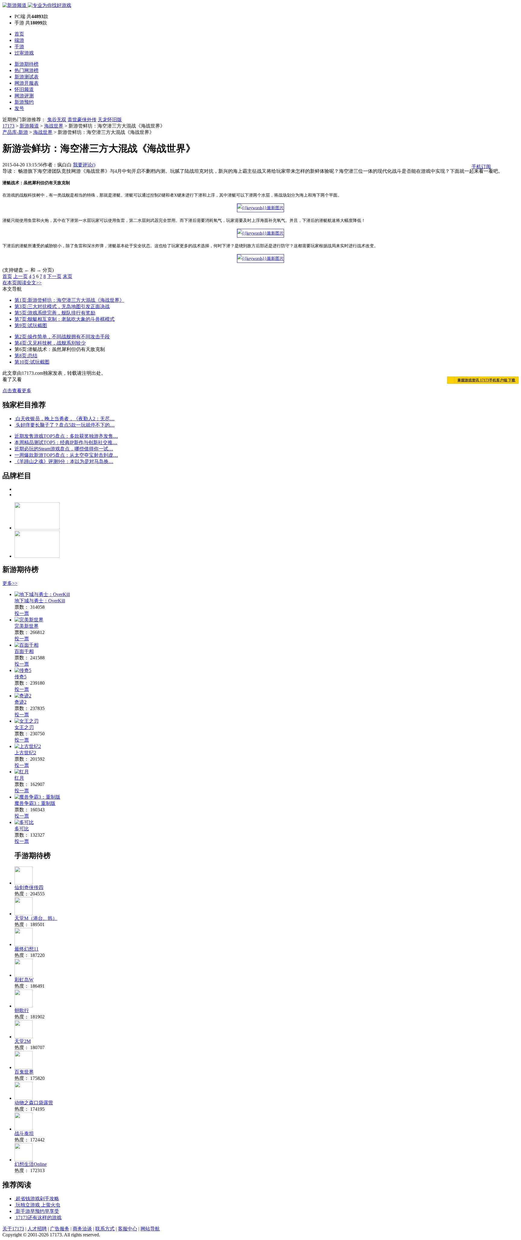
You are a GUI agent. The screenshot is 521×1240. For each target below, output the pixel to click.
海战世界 (53, 125)
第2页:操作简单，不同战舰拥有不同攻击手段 (62, 336)
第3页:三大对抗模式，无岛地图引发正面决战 (62, 306)
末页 (67, 276)
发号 (19, 108)
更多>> (9, 583)
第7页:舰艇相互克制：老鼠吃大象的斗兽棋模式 (64, 319)
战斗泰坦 (24, 1133)
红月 (19, 778)
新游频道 (29, 125)
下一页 (54, 276)
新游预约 (24, 102)
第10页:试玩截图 (31, 361)
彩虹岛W (23, 979)
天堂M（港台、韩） (35, 918)
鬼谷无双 (56, 119)
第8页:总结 (25, 355)
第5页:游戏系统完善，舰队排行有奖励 (54, 312)
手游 (19, 46)
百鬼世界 (24, 1071)
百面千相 (24, 651)
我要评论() (84, 164)
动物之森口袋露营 (33, 1102)
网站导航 (150, 1228)
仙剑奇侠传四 (28, 887)
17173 (8, 125)
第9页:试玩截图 (30, 325)
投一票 (21, 613)
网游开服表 (26, 83)
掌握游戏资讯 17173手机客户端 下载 (486, 380)
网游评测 (24, 95)
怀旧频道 (24, 89)
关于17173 (13, 1228)
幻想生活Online (30, 1164)
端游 (19, 40)
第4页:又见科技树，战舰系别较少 (50, 342)
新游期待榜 (26, 64)
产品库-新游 (15, 132)
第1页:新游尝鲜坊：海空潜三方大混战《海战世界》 (69, 300)
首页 (19, 33)
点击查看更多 (16, 390)
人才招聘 (37, 1228)
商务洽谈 (82, 1228)
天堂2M (22, 1041)
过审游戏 (24, 52)
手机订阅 (481, 166)
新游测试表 (26, 76)
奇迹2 (20, 702)
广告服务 (59, 1228)
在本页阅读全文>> (22, 282)
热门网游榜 (26, 70)
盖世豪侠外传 (82, 119)
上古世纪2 (25, 752)
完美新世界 (26, 626)
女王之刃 (24, 727)
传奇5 (20, 676)
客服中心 (127, 1228)
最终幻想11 (26, 948)
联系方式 (105, 1228)
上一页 (20, 276)
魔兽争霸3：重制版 (34, 803)
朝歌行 (21, 1010)
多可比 (21, 828)
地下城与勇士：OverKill (39, 600)
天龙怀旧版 (110, 119)
